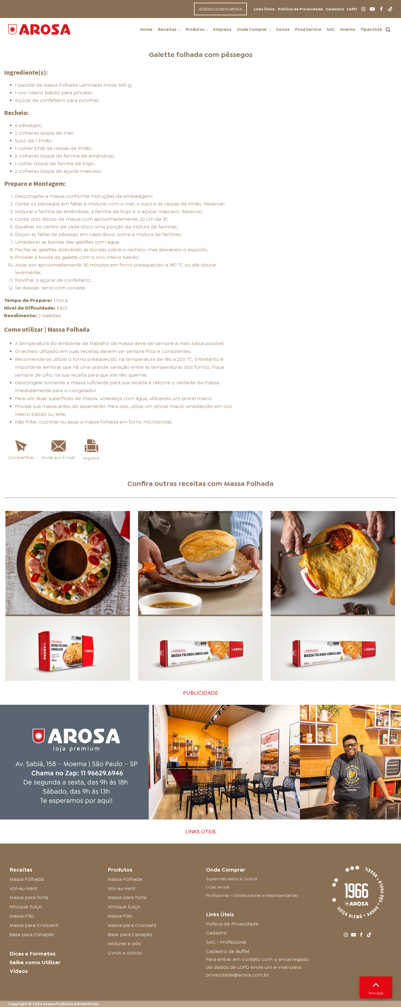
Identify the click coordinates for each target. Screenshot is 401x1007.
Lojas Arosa (217, 887)
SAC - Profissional (226, 942)
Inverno (347, 29)
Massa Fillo (22, 916)
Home (146, 29)
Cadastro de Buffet (228, 951)
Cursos (283, 29)
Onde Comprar (252, 29)
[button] (388, 29)
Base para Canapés (32, 934)
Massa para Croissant (34, 925)
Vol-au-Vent (23, 888)
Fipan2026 (371, 29)
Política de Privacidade (300, 9)
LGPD (352, 9)
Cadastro (335, 9)
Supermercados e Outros (231, 879)
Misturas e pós (124, 943)
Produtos (195, 29)
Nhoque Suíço (26, 906)
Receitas (167, 29)
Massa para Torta (29, 897)
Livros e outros (125, 952)
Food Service (308, 29)
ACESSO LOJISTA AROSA (220, 9)
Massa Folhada (249, 483)
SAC (331, 29)
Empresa (222, 29)
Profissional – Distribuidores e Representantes (252, 895)
